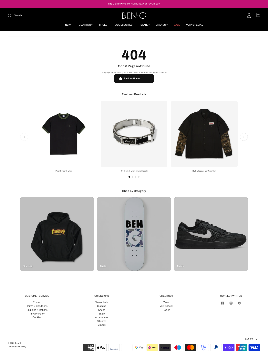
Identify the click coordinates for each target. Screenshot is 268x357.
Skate (144, 24)
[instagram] (231, 303)
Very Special (194, 24)
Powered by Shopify (17, 347)
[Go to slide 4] (138, 177)
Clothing (85, 24)
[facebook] (222, 303)
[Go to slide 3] (135, 177)
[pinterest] (239, 303)
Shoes (103, 24)
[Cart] (258, 16)
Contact (37, 302)
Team (166, 302)
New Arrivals (101, 302)
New (68, 24)
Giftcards (101, 321)
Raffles (166, 310)
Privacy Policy (37, 313)
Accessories (123, 24)
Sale (177, 24)
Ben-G (18, 343)
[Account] (249, 15)
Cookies (37, 317)
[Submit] (36, 15)
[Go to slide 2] (132, 177)
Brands (161, 24)
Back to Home (132, 78)
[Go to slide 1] (129, 177)
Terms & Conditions (37, 306)
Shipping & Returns (37, 310)
